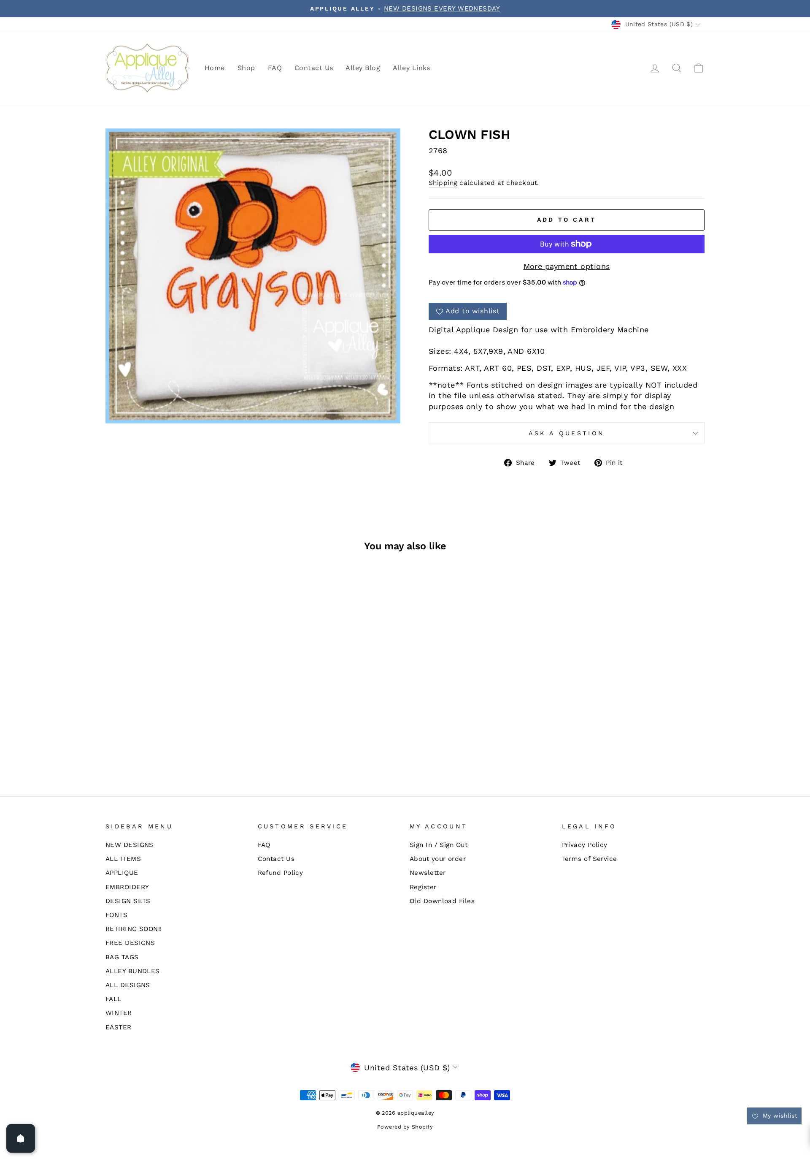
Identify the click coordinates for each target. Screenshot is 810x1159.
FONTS (116, 915)
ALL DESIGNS (127, 985)
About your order (438, 859)
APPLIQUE (121, 873)
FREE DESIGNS (130, 943)
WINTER (118, 1013)
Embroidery (593, 329)
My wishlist (779, 1115)
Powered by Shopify (405, 1127)
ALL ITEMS (123, 859)
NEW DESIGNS (129, 845)
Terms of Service (589, 859)
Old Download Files (442, 901)
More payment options (567, 266)
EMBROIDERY (127, 887)
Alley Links (411, 68)
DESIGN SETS (128, 901)
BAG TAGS (122, 957)
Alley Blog (363, 68)
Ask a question (567, 433)
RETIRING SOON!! (133, 929)
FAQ (275, 68)
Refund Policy (280, 873)
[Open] (20, 1138)
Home (215, 68)
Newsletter (428, 873)
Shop (246, 68)
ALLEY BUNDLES (132, 971)
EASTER (118, 1027)
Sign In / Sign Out (438, 845)
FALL (113, 999)
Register (423, 887)
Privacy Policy (585, 845)
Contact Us (313, 68)
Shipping (443, 183)
